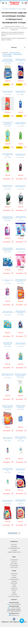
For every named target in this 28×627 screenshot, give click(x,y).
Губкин (14, 587)
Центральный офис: (14, 602)
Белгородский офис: (14, 606)
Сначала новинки (7, 54)
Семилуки (14, 588)
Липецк (14, 577)
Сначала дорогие (17, 54)
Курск (14, 575)
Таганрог (14, 594)
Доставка (14, 563)
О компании (14, 565)
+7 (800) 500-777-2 (15, 611)
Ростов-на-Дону (14, 596)
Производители (14, 548)
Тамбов (14, 581)
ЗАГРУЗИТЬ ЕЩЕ (12, 533)
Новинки (14, 546)
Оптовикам (14, 559)
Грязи (14, 585)
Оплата (14, 561)
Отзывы (14, 550)
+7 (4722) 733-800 (14, 608)
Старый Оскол (14, 579)
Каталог (14, 544)
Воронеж (14, 583)
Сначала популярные (14, 52)
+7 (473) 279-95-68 (14, 604)
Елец (14, 592)
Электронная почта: (14, 613)
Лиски (14, 590)
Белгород (14, 573)
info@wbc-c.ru (14, 615)
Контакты (14, 567)
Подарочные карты (14, 552)
